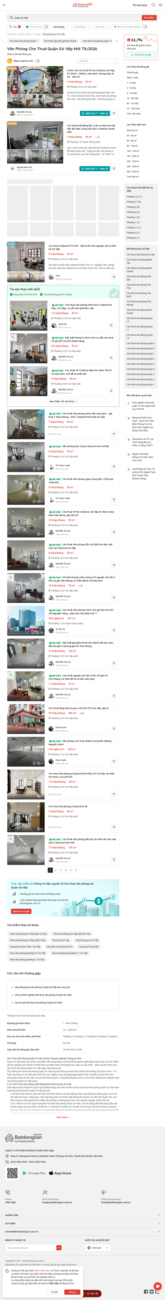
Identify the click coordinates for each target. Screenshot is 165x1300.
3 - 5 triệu (131, 87)
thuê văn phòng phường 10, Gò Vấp (27, 953)
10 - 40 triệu (133, 98)
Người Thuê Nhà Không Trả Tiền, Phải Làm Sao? (142, 457)
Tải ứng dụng (140, 5)
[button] (116, 41)
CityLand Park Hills (89, 946)
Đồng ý (72, 1292)
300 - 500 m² (133, 171)
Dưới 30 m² (132, 130)
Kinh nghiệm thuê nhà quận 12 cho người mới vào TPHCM (143, 406)
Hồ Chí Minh (24, 34)
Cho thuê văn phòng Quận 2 (141, 379)
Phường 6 (133, 212)
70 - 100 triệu (133, 108)
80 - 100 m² (132, 145)
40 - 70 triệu (133, 103)
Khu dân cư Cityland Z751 (60, 946)
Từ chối (54, 1292)
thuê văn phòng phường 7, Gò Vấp (27, 959)
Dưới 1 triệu (132, 77)
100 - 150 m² (133, 150)
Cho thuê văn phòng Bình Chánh (60, 40)
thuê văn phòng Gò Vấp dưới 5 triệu (28, 940)
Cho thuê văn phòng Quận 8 (141, 348)
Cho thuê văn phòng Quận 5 (141, 363)
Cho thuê (11, 34)
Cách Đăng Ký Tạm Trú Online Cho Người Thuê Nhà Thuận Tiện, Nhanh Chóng (143, 473)
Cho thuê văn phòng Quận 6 (141, 358)
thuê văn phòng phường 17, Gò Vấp (70, 953)
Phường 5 (133, 206)
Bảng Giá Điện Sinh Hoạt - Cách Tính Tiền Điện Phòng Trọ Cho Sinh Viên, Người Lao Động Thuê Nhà (143, 424)
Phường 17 (134, 201)
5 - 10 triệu (132, 93)
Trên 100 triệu (134, 113)
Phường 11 (134, 227)
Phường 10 (134, 196)
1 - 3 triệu (131, 82)
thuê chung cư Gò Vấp (87, 940)
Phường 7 (133, 217)
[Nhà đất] (82, 4)
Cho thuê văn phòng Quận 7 (141, 353)
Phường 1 (133, 222)
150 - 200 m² (133, 156)
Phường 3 (133, 232)
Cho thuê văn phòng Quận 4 (141, 369)
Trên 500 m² (133, 176)
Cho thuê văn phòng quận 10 (97, 40)
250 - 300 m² (133, 166)
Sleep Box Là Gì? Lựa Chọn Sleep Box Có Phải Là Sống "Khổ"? (142, 442)
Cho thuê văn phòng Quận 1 (24, 40)
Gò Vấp (36, 34)
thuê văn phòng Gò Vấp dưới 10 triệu (28, 933)
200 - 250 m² (133, 161)
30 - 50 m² (132, 135)
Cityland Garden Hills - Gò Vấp (25, 946)
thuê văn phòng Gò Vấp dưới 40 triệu (72, 933)
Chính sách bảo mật (44, 1270)
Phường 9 (133, 237)
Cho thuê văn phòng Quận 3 (141, 374)
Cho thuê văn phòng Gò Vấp (141, 254)
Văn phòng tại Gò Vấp (54, 34)
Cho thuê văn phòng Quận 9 (141, 343)
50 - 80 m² (132, 140)
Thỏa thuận (132, 72)
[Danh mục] (4, 5)
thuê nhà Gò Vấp (60, 940)
